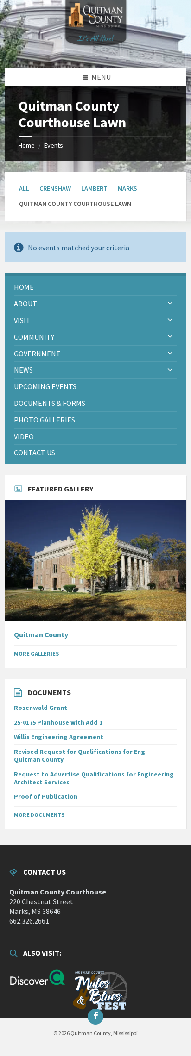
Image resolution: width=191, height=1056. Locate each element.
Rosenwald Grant (40, 707)
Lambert (94, 188)
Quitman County (41, 634)
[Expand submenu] (170, 304)
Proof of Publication (45, 796)
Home (27, 145)
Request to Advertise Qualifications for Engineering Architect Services (94, 778)
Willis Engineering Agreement (58, 737)
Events (53, 145)
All (24, 188)
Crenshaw (55, 188)
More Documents (39, 814)
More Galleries (36, 653)
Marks (127, 188)
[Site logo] (95, 49)
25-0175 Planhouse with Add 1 (58, 722)
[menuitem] (95, 287)
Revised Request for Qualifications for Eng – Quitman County (82, 755)
